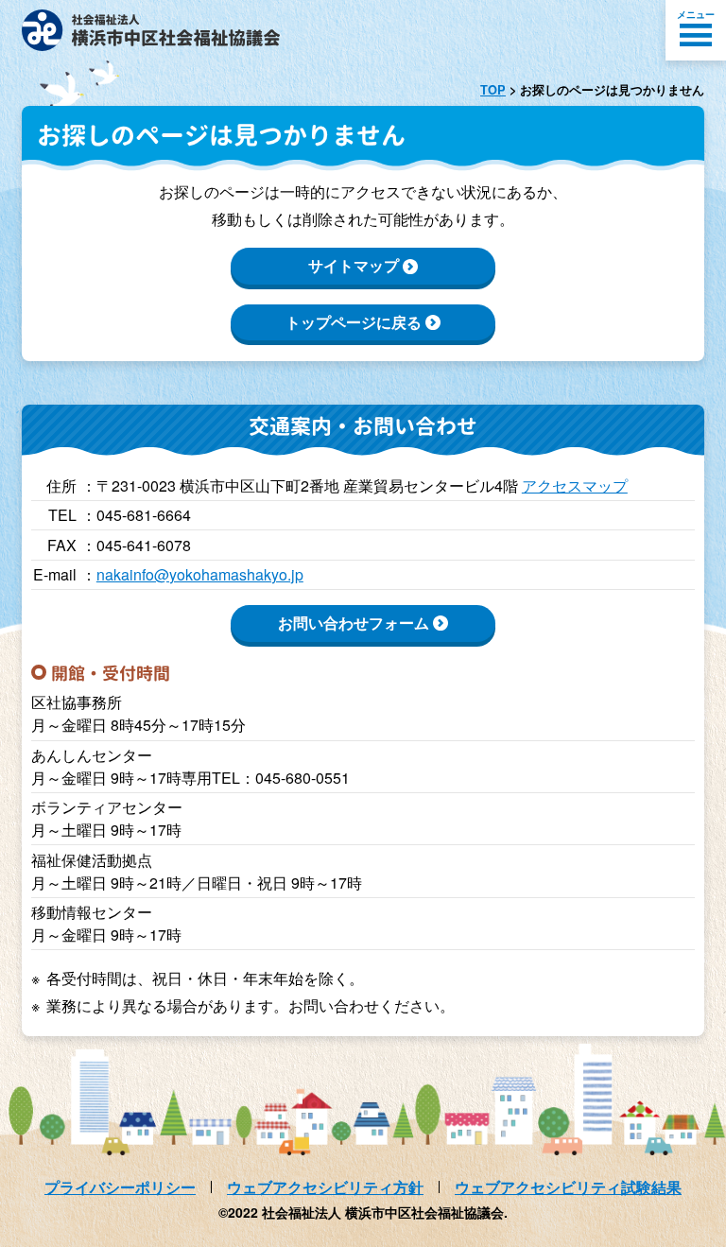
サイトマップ (353, 265)
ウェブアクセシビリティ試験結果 (568, 1187)
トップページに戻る (353, 322)
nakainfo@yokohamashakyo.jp (199, 574)
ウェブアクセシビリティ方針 (325, 1187)
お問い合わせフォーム (353, 622)
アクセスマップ (575, 485)
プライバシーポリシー (120, 1187)
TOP (493, 89)
